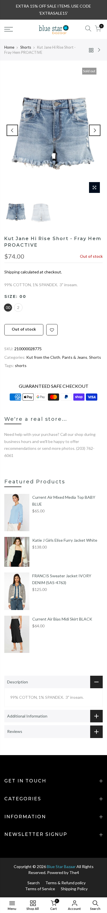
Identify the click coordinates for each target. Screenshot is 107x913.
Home (9, 47)
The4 (74, 872)
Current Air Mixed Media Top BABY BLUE (63, 500)
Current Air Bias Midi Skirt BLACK (62, 619)
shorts (21, 365)
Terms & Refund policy (65, 882)
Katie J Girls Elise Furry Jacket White (64, 540)
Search (33, 882)
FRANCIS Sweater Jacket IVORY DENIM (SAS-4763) (61, 579)
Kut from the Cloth (43, 357)
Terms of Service (40, 888)
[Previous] (12, 130)
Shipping (12, 271)
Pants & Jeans (74, 357)
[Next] (94, 130)
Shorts (25, 47)
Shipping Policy (74, 888)
